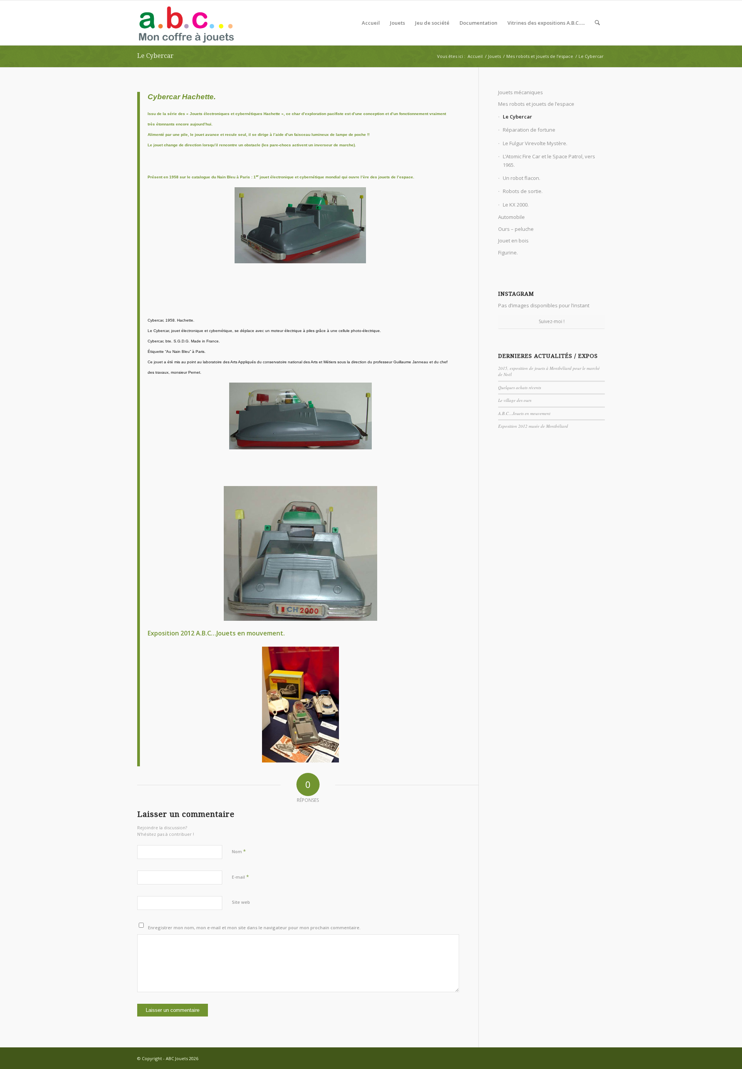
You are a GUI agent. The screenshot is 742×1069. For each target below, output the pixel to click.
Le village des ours (514, 400)
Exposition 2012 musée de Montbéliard (533, 426)
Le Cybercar (155, 55)
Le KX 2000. (516, 204)
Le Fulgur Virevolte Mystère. (535, 143)
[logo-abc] (186, 22)
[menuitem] (597, 22)
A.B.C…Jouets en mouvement (524, 413)
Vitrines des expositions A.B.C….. (546, 22)
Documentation (478, 22)
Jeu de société (432, 22)
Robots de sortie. (523, 191)
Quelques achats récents (519, 387)
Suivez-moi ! (552, 321)
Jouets (397, 22)
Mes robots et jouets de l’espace (536, 103)
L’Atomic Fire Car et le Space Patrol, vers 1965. (549, 160)
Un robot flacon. (521, 177)
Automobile (511, 216)
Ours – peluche (516, 228)
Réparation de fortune (529, 129)
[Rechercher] (597, 22)
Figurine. (508, 252)
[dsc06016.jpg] (300, 241)
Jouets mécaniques (520, 92)
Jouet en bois (513, 240)
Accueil (371, 22)
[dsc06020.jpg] (300, 432)
